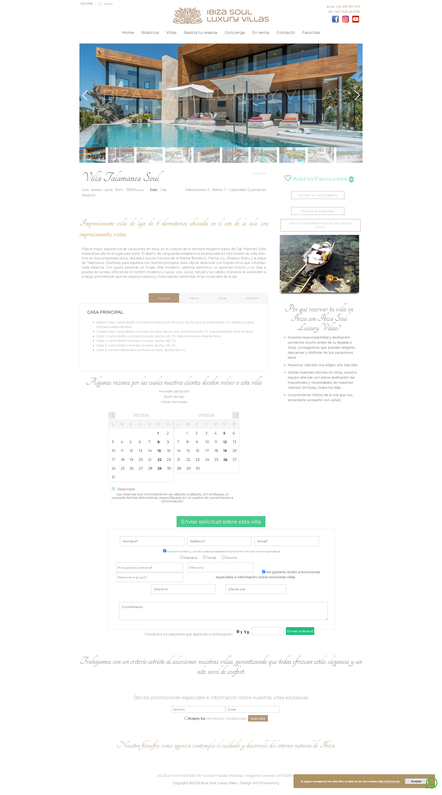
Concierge (235, 33)
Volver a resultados (317, 195)
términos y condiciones (226, 718)
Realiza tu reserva (200, 33)
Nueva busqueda (318, 211)
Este (153, 190)
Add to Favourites (319, 178)
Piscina (194, 298)
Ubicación (252, 298)
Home (128, 33)
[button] (357, 95)
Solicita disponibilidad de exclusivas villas (320, 225)
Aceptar (416, 781)
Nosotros (150, 33)
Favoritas (311, 33)
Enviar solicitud (300, 631)
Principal (164, 298)
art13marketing (266, 783)
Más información (389, 781)
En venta (260, 33)
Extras (222, 298)
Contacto (286, 33)
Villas (171, 33)
